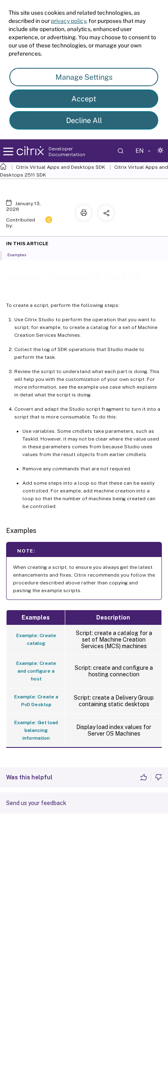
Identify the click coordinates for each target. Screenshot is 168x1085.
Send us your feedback (36, 803)
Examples (16, 254)
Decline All (84, 120)
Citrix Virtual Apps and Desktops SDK (60, 167)
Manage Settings (84, 77)
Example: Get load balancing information (36, 730)
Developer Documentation (67, 151)
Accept (83, 98)
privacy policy (68, 21)
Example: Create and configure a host (36, 671)
